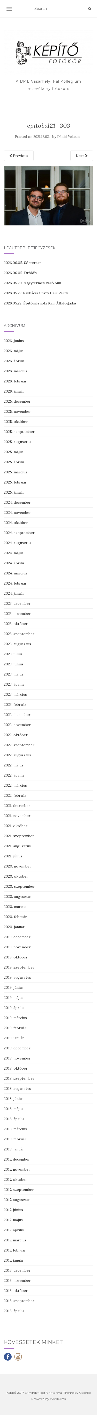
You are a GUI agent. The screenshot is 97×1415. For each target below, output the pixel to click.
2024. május (14, 553)
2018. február (15, 1139)
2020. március (15, 906)
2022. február (15, 795)
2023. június (14, 664)
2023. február (15, 704)
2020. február (15, 916)
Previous (20, 155)
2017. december (17, 1159)
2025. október (16, 421)
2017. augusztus (17, 1199)
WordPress (58, 1399)
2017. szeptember (19, 1189)
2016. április (14, 1311)
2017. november (17, 1169)
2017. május (13, 1220)
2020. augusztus (18, 896)
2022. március (15, 785)
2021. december (17, 805)
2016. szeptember (19, 1300)
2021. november (17, 815)
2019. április (14, 1007)
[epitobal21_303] (48, 195)
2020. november (17, 866)
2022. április (14, 775)
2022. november (17, 724)
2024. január (14, 593)
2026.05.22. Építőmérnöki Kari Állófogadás (40, 303)
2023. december (17, 603)
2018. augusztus (17, 1088)
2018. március (15, 1129)
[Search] (89, 9)
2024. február (15, 583)
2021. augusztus (17, 846)
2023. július (13, 654)
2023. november (17, 613)
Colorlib (85, 1393)
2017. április (14, 1230)
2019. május (13, 997)
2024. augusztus (17, 543)
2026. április (14, 361)
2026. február (15, 381)
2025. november (17, 411)
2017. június (13, 1209)
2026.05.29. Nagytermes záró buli (32, 283)
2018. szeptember (19, 1078)
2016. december (17, 1270)
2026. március (15, 371)
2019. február (15, 1028)
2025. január (14, 492)
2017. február (15, 1250)
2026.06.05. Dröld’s (20, 273)
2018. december (17, 1048)
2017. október (15, 1179)
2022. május (13, 765)
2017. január (14, 1260)
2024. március (15, 573)
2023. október (16, 623)
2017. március (15, 1240)
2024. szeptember (19, 532)
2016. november (17, 1280)
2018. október (16, 1068)
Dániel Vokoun (68, 136)
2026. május (14, 351)
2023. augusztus (17, 644)
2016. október (16, 1290)
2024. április (14, 563)
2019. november (17, 947)
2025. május (14, 452)
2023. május (13, 674)
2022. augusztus (17, 755)
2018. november (17, 1058)
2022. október (16, 735)
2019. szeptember (19, 967)
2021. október (15, 825)
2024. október (16, 522)
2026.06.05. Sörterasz (22, 262)
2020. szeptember (19, 886)
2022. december (17, 714)
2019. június (14, 987)
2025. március (15, 472)
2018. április (14, 1119)
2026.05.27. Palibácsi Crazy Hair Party (36, 293)
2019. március (15, 1017)
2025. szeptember (19, 431)
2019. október (16, 957)
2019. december (17, 937)
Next (80, 155)
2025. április (14, 462)
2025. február (15, 482)
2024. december (17, 502)
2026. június (14, 340)
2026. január (14, 391)
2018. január (14, 1149)
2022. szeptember (19, 745)
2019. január (14, 1038)
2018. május (13, 1108)
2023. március (15, 694)
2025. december (17, 401)
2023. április (14, 684)
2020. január (14, 927)
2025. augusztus (17, 441)
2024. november (17, 512)
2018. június (14, 1098)
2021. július (13, 856)
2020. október (16, 876)
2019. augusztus (17, 977)
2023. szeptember (19, 633)
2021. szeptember (19, 836)
